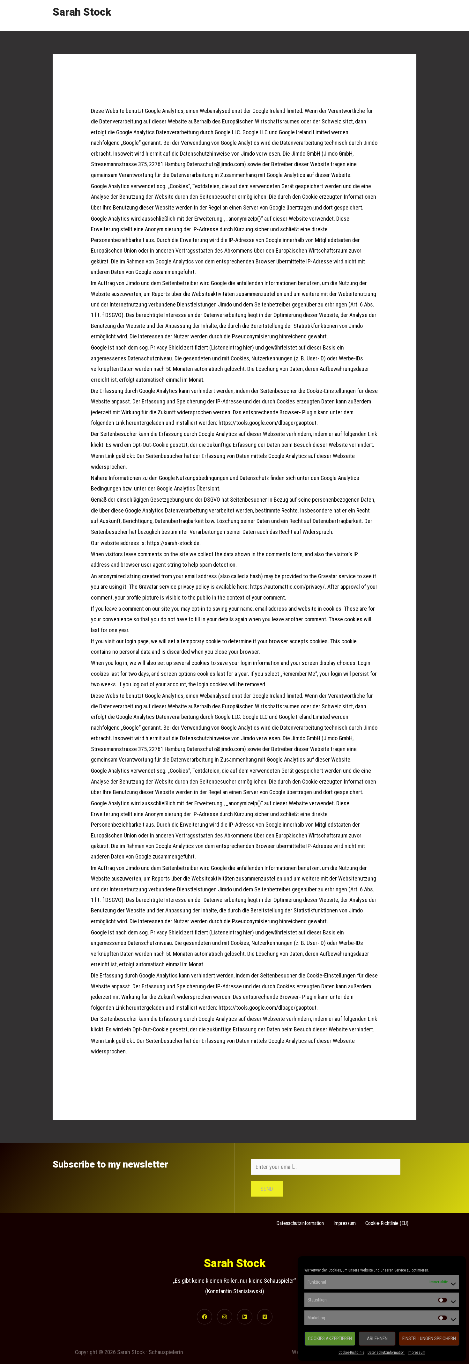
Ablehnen (377, 1338)
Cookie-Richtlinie (351, 1352)
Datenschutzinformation (386, 1352)
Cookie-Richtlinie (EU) (386, 1223)
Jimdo (248, 738)
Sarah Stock (82, 12)
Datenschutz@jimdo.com (215, 749)
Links (375, 15)
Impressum (416, 1352)
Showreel (319, 15)
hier (247, 932)
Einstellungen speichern (429, 1338)
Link (372, 1018)
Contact (401, 15)
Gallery (349, 15)
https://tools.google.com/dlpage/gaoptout (267, 1007)
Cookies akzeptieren (330, 1338)
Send (266, 1188)
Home (290, 15)
